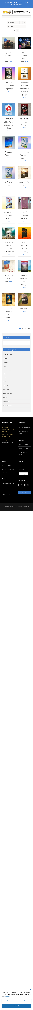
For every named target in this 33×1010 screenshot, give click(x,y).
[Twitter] (21, 485)
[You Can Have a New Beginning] (8, 68)
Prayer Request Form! (8, 442)
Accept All (16, 1005)
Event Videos (7, 386)
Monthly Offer (8, 393)
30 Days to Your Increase (8, 185)
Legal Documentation (9, 483)
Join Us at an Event (23, 448)
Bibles (5, 358)
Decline (8, 1000)
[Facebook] (18, 485)
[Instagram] (27, 485)
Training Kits (7, 401)
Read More (7, 996)
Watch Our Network (24, 444)
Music (5, 397)
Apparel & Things (8, 354)
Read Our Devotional (24, 427)
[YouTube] (24, 485)
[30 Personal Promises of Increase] (24, 137)
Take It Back (24, 308)
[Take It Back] (24, 294)
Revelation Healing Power (8, 215)
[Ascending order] (24, 22)
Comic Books (7, 370)
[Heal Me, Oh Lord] (24, 167)
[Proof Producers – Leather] (24, 198)
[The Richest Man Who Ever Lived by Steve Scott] (24, 68)
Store (20, 466)
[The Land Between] (8, 137)
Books (6, 362)
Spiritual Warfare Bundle (8, 55)
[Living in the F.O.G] (8, 261)
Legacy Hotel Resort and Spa (8, 471)
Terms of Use (6, 491)
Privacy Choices (7, 495)
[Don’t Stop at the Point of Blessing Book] (8, 104)
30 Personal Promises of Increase (24, 155)
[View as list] (17, 30)
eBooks (6, 378)
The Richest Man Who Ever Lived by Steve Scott (24, 89)
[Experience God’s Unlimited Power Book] (8, 228)
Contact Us (21, 469)
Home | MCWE (7, 466)
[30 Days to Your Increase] (8, 167)
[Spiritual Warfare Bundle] (8, 38)
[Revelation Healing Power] (8, 198)
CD (5, 366)
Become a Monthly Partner (23, 432)
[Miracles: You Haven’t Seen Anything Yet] (24, 261)
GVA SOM (6, 389)
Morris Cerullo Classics (24, 55)
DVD (5, 374)
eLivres (6, 382)
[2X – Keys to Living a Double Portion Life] (24, 228)
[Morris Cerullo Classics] (24, 38)
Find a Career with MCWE (23, 453)
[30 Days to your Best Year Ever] (24, 104)
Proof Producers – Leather (24, 215)
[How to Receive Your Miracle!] (8, 294)
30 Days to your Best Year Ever (24, 122)
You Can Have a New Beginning (9, 86)
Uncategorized (8, 405)
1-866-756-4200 (16, 5)
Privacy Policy (7, 487)
